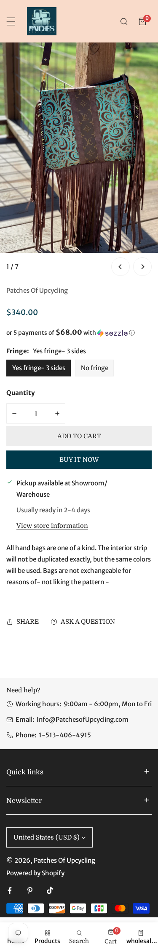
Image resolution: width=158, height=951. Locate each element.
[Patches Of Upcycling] (41, 21)
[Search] (124, 21)
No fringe (94, 368)
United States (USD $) (46, 837)
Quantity (20, 393)
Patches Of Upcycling (37, 290)
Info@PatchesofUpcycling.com (83, 719)
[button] (142, 21)
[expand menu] (11, 21)
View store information (52, 526)
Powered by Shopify (35, 873)
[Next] (142, 266)
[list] (79, 160)
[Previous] (120, 266)
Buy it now (79, 460)
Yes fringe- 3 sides (38, 368)
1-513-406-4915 (65, 735)
